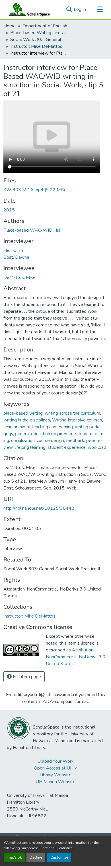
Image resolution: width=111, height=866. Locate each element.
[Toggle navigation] (100, 9)
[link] (55, 189)
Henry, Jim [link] (13, 250)
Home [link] (9, 26)
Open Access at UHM (55, 768)
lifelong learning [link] (30, 447)
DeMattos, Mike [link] (19, 277)
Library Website (55, 775)
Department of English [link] (44, 26)
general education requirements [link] (46, 434)
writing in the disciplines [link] (26, 420)
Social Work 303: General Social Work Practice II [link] (38, 39)
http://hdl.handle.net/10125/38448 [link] (38, 508)
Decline (36, 857)
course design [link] (50, 440)
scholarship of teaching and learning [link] (38, 427)
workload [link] (97, 447)
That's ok (14, 857)
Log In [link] (80, 9)
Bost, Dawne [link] (16, 257)
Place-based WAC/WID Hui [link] (31, 230)
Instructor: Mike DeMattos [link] (36, 46)
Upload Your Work (55, 761)
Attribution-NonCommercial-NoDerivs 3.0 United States (75, 657)
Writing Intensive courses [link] (77, 420)
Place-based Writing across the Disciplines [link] (38, 33)
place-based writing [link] (23, 413)
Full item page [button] (26, 677)
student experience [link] (67, 447)
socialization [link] (23, 440)
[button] (27, 9)
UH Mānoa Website (55, 782)
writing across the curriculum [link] (72, 413)
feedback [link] (75, 440)
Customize (59, 857)
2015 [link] (9, 210)
